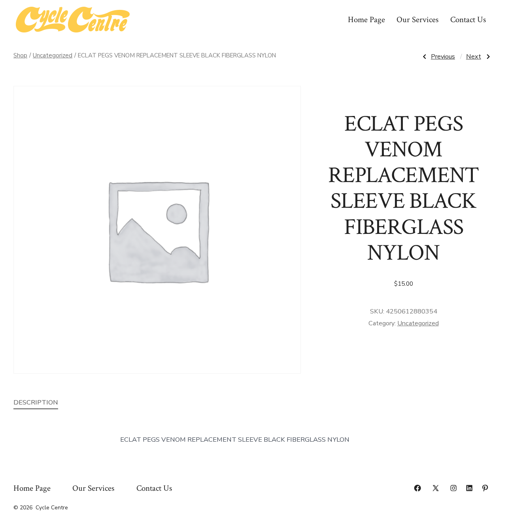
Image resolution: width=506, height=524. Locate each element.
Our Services (417, 19)
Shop (20, 55)
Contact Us (468, 19)
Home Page (366, 19)
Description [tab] (35, 402)
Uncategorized (52, 55)
